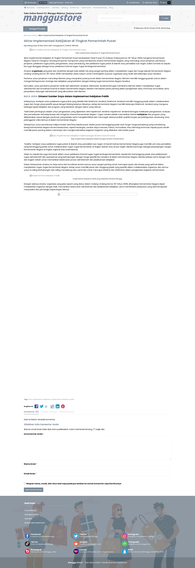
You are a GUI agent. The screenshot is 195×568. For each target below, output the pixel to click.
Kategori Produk (37, 28)
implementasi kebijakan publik (62, 399)
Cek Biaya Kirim (43, 8)
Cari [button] (165, 18)
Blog (111, 8)
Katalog (64, 8)
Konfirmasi (74, 8)
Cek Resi (55, 8)
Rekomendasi (66, 411)
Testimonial (86, 8)
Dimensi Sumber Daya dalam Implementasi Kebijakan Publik (73, 96)
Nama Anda (30, 464)
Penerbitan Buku (100, 8)
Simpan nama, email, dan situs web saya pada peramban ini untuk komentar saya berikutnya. (74, 483)
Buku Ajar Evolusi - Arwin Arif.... (61, 2)
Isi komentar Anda (33, 434)
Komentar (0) (31, 411)
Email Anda (29, 473)
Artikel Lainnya (49, 411)
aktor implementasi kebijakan (39, 399)
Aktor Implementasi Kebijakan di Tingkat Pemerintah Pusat (70, 41)
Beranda (31, 8)
